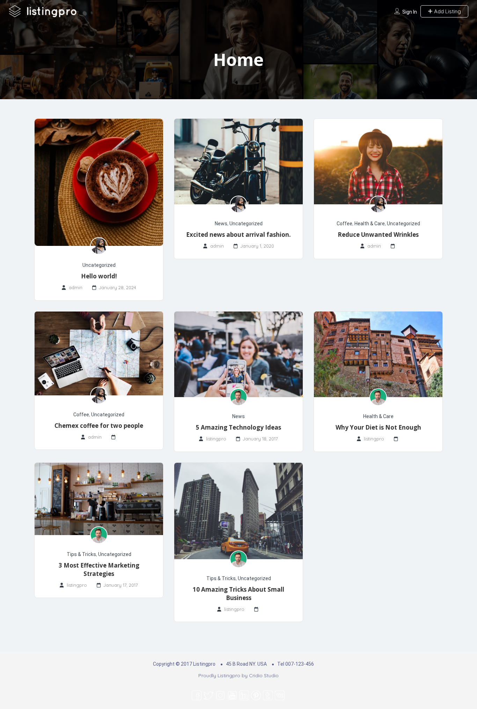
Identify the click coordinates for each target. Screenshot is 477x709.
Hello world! (99, 276)
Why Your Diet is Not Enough (378, 427)
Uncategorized (99, 265)
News (221, 223)
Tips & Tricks (81, 554)
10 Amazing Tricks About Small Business (238, 593)
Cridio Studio (264, 675)
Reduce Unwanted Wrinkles (378, 235)
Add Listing (447, 11)
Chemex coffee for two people (98, 426)
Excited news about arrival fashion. (238, 235)
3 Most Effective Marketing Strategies (99, 569)
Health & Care (369, 223)
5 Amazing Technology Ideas (238, 427)
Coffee (344, 223)
